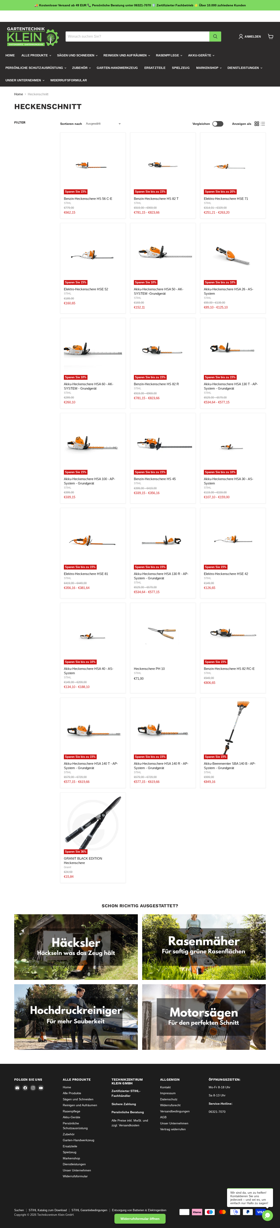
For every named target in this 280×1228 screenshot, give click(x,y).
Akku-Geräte (200, 55)
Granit (67, 867)
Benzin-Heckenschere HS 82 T (156, 198)
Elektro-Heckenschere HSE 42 (226, 574)
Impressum (168, 1093)
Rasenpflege (168, 55)
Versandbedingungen (175, 1111)
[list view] (263, 124)
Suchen (19, 1210)
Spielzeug (180, 68)
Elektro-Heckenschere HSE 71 (226, 198)
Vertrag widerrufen (173, 1129)
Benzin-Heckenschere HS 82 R (156, 384)
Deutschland (249, 16)
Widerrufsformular (68, 80)
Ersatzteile (155, 68)
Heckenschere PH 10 (149, 669)
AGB (163, 1117)
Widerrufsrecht (170, 1105)
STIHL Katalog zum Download (48, 1210)
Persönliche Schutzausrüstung (34, 68)
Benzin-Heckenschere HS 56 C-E (88, 198)
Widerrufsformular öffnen (140, 1219)
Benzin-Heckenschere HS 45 (155, 479)
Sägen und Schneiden (76, 55)
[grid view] (257, 124)
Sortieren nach (71, 123)
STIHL (67, 203)
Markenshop (207, 68)
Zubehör (80, 68)
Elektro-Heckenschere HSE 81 (86, 574)
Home (10, 55)
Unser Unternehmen (23, 80)
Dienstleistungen (244, 68)
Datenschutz (168, 1099)
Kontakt (165, 1087)
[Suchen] (215, 36)
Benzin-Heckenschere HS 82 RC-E (229, 669)
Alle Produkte (35, 55)
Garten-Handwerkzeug (117, 68)
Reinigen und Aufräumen (125, 55)
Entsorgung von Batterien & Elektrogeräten (139, 1210)
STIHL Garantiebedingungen (89, 1210)
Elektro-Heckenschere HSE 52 (86, 289)
